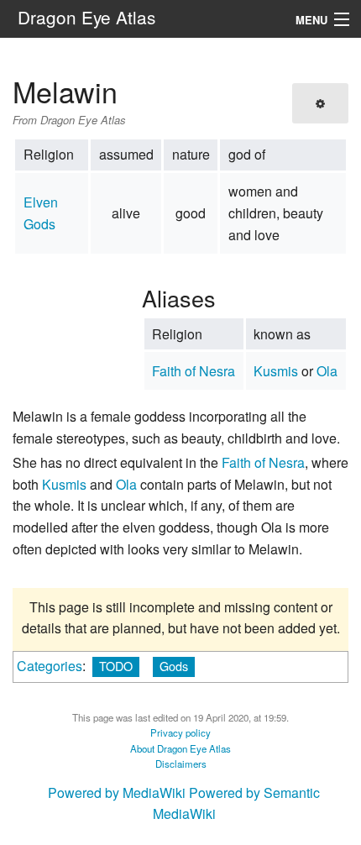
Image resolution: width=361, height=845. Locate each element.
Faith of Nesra (193, 371)
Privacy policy (180, 732)
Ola (327, 371)
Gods (174, 665)
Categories (49, 665)
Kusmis (276, 371)
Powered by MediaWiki (117, 792)
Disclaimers (181, 763)
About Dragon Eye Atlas (180, 748)
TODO (116, 665)
